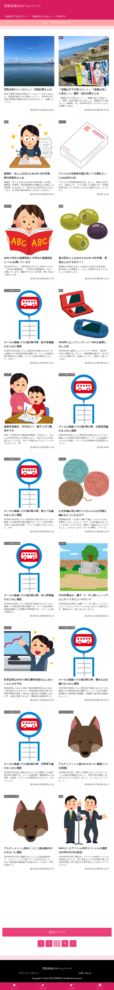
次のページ (57, 932)
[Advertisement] (57, 903)
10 (65, 943)
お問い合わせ (85, 973)
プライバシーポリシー (29, 973)
